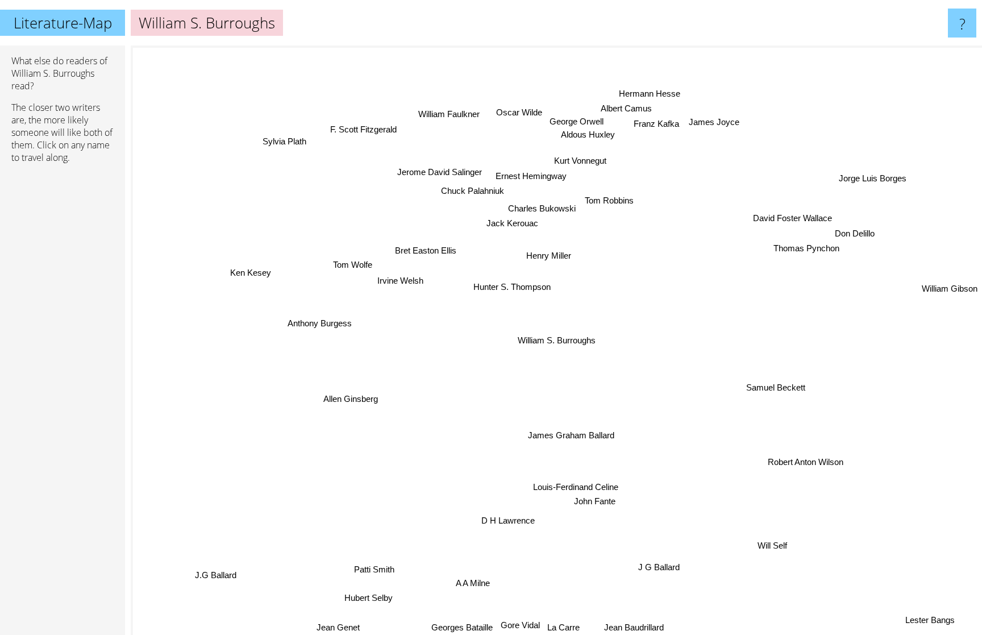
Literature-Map (63, 23)
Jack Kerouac (512, 223)
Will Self (769, 547)
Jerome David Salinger (439, 172)
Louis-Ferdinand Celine (575, 486)
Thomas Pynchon (806, 247)
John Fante (593, 501)
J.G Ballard (232, 587)
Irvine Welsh (400, 280)
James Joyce (714, 122)
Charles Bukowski (541, 208)
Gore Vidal (519, 625)
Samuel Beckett (776, 387)
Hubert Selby (369, 598)
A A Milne (472, 583)
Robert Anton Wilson (806, 462)
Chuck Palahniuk (472, 191)
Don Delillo (855, 233)
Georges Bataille (461, 627)
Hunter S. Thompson (511, 286)
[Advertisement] (62, 346)
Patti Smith (372, 569)
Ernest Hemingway (531, 176)
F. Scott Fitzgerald (364, 129)
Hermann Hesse (649, 93)
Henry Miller (548, 255)
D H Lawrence (507, 520)
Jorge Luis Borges (874, 179)
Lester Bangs (932, 617)
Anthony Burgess (319, 322)
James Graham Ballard (571, 435)
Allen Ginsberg (350, 398)
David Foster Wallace (792, 217)
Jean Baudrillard (633, 627)
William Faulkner (449, 113)
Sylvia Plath (283, 142)
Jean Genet (338, 627)
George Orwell (577, 121)
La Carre (563, 627)
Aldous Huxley (588, 134)
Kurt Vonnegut (580, 160)
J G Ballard (657, 567)
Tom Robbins (608, 200)
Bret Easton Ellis (425, 250)
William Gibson (949, 292)
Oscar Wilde (519, 112)
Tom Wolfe (352, 264)
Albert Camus (626, 108)
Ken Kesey (250, 272)
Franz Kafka (656, 123)
